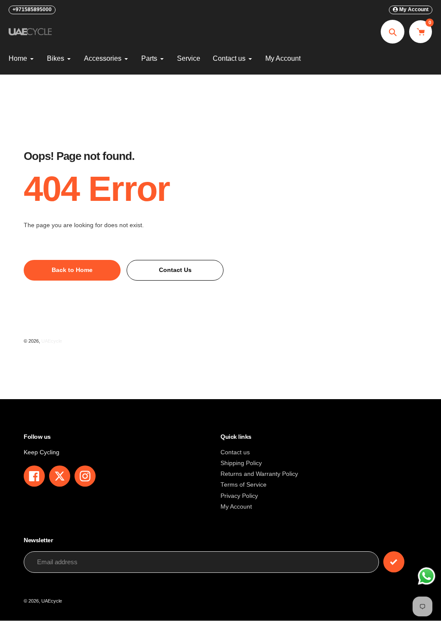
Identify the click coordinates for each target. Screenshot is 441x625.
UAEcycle (51, 341)
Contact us (235, 452)
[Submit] (393, 561)
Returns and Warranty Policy (259, 474)
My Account (236, 506)
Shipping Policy (241, 463)
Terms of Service (243, 484)
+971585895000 (32, 9)
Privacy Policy (239, 496)
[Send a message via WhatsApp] (426, 576)
